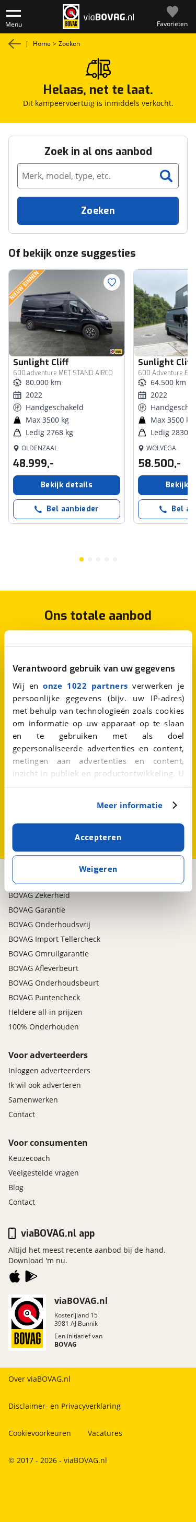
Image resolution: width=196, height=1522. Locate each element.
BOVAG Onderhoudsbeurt (53, 983)
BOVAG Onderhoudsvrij (49, 924)
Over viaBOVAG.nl (39, 1379)
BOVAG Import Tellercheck (54, 939)
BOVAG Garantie (36, 910)
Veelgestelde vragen (43, 1173)
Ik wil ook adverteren (44, 1085)
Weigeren (98, 869)
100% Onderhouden (43, 1027)
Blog (16, 1187)
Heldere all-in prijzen (45, 1012)
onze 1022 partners (85, 685)
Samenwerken (33, 1100)
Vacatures (105, 1433)
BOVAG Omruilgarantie (48, 953)
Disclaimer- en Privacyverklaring (64, 1406)
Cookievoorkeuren (39, 1433)
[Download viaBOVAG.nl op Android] (31, 1278)
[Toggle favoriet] (111, 282)
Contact (21, 1114)
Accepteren (98, 837)
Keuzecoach (29, 1158)
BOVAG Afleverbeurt (43, 968)
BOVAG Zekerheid (39, 895)
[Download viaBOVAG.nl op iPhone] (14, 1278)
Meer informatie (130, 805)
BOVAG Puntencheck (44, 997)
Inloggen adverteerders (49, 1070)
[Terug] (14, 44)
